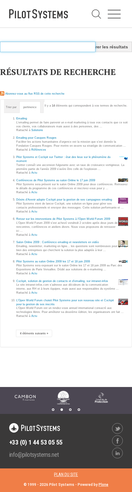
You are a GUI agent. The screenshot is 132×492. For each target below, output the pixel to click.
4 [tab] (79, 409)
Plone (103, 485)
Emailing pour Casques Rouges (36, 137)
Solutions (37, 130)
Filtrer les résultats (108, 46)
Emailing (21, 118)
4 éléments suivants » (34, 333)
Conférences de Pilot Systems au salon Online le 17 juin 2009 (55, 180)
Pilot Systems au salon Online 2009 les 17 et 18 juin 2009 (53, 261)
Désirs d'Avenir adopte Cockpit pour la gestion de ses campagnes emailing (64, 199)
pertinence (30, 107)
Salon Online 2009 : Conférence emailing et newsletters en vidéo (57, 242)
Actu (34, 172)
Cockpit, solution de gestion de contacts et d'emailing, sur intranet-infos (62, 281)
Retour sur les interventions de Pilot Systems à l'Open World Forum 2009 (63, 218)
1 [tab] (53, 409)
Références (38, 149)
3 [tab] (70, 409)
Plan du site (66, 474)
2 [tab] (61, 409)
